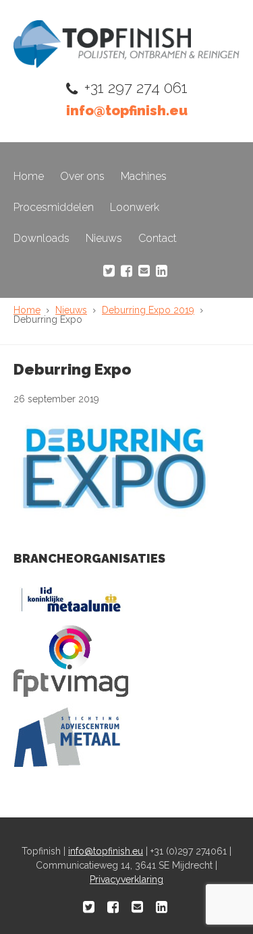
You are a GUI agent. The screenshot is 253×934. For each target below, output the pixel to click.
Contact (157, 238)
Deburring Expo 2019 (148, 310)
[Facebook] (126, 271)
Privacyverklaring (126, 879)
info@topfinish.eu (127, 110)
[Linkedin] (161, 271)
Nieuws (104, 238)
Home (28, 176)
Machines (144, 176)
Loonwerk (134, 207)
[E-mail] (144, 271)
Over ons (82, 176)
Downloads (41, 238)
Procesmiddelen (53, 207)
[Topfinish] (126, 64)
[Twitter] (109, 271)
